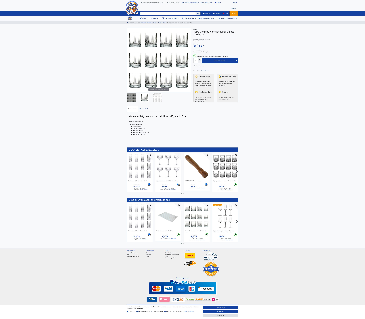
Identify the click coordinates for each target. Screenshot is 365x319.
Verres (154, 22)
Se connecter (149, 253)
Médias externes (158, 311)
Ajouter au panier (219, 60)
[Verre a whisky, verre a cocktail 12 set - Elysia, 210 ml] (131, 97)
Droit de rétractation (170, 253)
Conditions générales (170, 258)
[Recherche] (198, 13)
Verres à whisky (162, 22)
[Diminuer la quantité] (199, 62)
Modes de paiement (132, 253)
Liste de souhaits (199, 66)
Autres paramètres (189, 311)
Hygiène (155, 18)
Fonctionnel (179, 311)
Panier (147, 256)
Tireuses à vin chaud (171, 18)
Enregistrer (220, 315)
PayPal (169, 311)
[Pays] (223, 13)
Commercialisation (144, 311)
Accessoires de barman (228, 18)
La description (132, 109)
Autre (144, 18)
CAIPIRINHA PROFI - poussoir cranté (193, 180)
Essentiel (132, 311)
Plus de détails (144, 109)
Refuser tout (220, 311)
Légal (166, 256)
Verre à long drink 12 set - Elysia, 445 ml (137, 180)
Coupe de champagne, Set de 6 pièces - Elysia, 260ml (167, 181)
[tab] (132, 109)
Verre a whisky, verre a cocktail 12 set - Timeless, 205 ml (224, 181)
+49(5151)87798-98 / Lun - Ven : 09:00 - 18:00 (198, 2)
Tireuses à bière (189, 18)
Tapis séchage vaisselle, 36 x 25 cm (164, 230)
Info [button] (234, 2)
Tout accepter (220, 307)
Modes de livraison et (133, 256)
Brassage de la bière (207, 18)
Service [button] (233, 8)
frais (128, 254)
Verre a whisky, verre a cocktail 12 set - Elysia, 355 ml (196, 231)
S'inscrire (148, 254)
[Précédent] (128, 60)
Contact (218, 2)
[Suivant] (189, 60)
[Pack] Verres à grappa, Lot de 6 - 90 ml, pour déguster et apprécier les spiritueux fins (223, 231)
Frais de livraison (205, 70)
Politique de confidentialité (172, 254)
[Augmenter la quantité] (199, 59)
